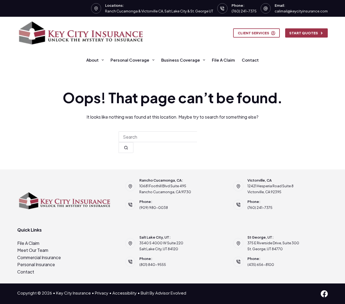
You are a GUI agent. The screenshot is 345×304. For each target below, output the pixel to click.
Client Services (253, 33)
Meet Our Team (32, 250)
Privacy (101, 292)
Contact (250, 59)
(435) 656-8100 (260, 264)
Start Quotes (303, 33)
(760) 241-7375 (244, 11)
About (92, 59)
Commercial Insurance (39, 257)
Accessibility (124, 292)
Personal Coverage (130, 59)
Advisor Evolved (170, 292)
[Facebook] (324, 293)
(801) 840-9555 (152, 264)
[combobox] (158, 136)
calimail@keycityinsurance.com (301, 11)
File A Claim (223, 59)
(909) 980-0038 (153, 207)
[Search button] (126, 147)
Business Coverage (180, 59)
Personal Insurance (36, 264)
